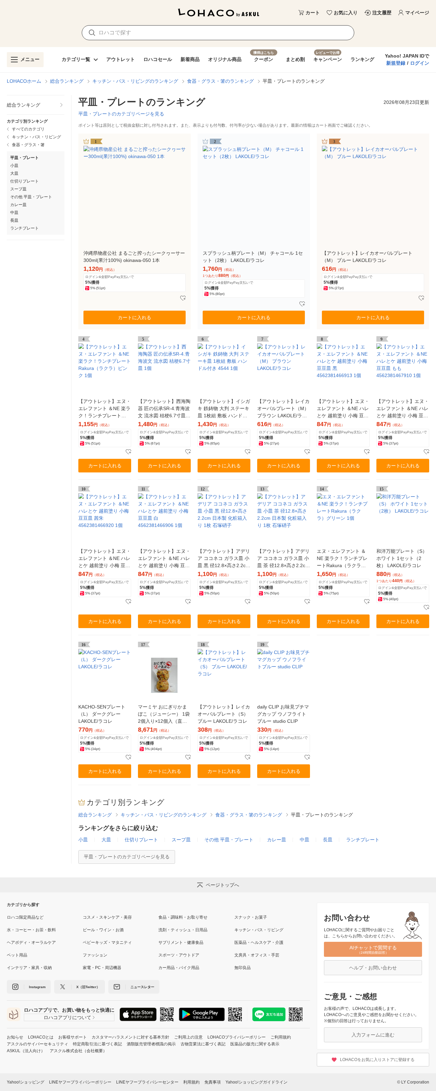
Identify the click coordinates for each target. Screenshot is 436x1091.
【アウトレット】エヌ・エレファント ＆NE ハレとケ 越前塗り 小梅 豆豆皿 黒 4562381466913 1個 (343, 409)
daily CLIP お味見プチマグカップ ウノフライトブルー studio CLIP (283, 714)
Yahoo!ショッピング (25, 1082)
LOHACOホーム (24, 81)
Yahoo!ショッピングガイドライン (256, 1082)
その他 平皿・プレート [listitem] (31, 196)
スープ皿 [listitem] (18, 189)
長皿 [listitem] (14, 220)
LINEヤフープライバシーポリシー (80, 1082)
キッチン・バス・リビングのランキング (135, 81)
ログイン (419, 63)
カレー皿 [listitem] (18, 204)
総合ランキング (66, 81)
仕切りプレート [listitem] (24, 181)
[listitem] (35, 105)
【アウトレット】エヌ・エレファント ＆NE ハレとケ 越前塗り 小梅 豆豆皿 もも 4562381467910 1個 (402, 409)
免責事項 (212, 1082)
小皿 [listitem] (14, 165)
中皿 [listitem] (14, 212)
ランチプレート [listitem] (24, 228)
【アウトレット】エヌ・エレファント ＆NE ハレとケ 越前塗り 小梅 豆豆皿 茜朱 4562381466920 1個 (104, 558)
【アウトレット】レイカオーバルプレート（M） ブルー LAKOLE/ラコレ (367, 256)
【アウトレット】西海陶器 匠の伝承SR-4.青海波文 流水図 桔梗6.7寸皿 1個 (164, 409)
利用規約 (191, 1082)
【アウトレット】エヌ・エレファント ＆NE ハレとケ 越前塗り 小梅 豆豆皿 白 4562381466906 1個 (164, 558)
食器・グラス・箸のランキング (220, 81)
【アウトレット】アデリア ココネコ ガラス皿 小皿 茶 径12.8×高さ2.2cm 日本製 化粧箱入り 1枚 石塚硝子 (283, 558)
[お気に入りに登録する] (183, 298)
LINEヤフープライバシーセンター (147, 1082)
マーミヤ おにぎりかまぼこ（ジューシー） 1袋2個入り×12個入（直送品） (164, 714)
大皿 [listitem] (14, 173)
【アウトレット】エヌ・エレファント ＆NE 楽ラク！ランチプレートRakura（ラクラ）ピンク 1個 (104, 409)
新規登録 (395, 63)
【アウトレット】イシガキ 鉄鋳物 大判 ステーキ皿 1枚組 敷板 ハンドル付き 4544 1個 (224, 409)
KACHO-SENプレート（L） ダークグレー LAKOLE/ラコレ (101, 714)
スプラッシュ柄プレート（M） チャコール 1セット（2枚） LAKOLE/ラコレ (253, 256)
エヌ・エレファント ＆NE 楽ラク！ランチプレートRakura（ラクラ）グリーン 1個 (342, 558)
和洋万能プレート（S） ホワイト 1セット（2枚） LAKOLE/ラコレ (401, 558)
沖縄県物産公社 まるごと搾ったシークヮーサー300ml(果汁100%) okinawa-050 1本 (134, 256)
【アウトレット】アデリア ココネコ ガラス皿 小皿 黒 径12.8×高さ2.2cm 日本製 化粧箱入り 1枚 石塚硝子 (224, 558)
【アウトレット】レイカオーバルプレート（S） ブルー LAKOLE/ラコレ (224, 714)
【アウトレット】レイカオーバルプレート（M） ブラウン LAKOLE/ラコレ (283, 409)
